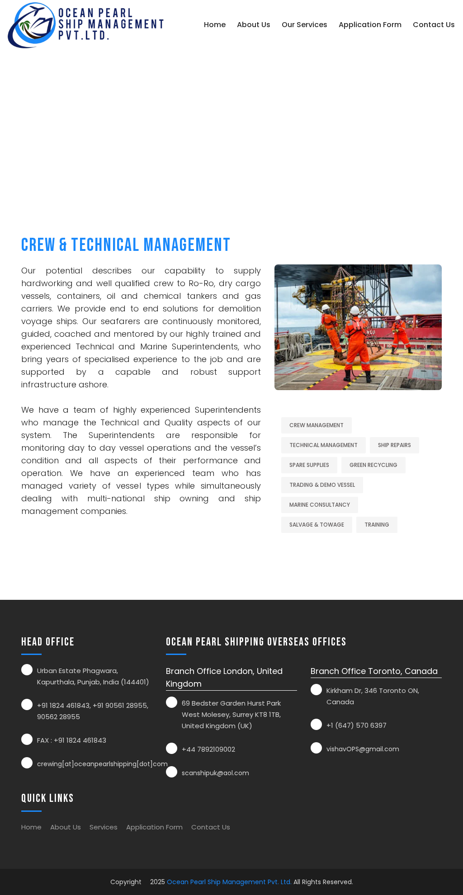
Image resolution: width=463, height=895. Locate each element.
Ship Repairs (394, 445)
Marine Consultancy (319, 505)
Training (376, 524)
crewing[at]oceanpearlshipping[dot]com (102, 763)
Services (104, 827)
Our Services (304, 24)
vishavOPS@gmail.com (362, 749)
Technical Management (323, 445)
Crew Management (316, 425)
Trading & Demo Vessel (322, 485)
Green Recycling (373, 465)
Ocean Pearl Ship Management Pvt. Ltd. (229, 881)
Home (215, 24)
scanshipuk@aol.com (215, 772)
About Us (253, 24)
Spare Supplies (309, 465)
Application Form (370, 24)
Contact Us (434, 24)
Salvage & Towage (316, 524)
